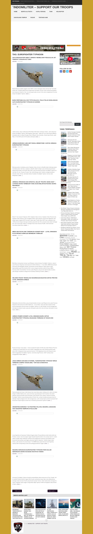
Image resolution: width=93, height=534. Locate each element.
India (61, 240)
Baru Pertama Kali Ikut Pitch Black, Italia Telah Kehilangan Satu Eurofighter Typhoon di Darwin (34, 101)
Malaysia (62, 247)
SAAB (78, 252)
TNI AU (69, 255)
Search (77, 124)
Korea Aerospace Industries (70, 242)
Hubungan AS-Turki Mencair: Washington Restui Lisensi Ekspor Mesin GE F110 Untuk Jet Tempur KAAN (70, 142)
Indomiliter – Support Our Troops (38, 523)
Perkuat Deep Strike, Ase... (43, 1)
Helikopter (60, 11)
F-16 (67, 239)
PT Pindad (72, 250)
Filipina (78, 239)
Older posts (18, 491)
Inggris (64, 240)
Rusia (74, 251)
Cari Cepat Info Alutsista (66, 122)
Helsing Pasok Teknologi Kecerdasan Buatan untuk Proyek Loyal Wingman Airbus (34, 278)
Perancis (73, 247)
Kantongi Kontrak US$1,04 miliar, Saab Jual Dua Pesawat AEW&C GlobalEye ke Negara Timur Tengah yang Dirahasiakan (70, 187)
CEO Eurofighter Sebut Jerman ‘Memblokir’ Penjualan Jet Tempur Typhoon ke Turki (34, 58)
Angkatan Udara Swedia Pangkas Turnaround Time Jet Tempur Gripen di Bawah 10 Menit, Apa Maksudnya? (70, 195)
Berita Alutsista (26, 11)
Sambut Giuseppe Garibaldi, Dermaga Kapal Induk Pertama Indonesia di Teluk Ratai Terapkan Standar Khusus (71, 134)
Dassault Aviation (67, 237)
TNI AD (71, 253)
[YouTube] (70, 71)
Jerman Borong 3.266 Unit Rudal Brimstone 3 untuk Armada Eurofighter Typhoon (34, 144)
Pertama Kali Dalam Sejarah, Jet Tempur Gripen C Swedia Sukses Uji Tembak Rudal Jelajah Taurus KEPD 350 (70, 214)
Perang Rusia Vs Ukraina (66, 248)
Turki (76, 255)
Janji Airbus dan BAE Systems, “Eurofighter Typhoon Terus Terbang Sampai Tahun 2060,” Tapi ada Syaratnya (34, 361)
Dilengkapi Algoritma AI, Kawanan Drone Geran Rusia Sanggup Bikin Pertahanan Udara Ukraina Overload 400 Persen (70, 179)
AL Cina (72, 234)
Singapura (62, 253)
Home (15, 11)
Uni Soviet (71, 257)
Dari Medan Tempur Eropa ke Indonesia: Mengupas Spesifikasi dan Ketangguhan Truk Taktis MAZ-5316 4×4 (70, 210)
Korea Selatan (64, 244)
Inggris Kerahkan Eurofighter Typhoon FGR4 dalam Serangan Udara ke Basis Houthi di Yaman (31, 450)
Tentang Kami (43, 17)
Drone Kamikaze (63, 239)
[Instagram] (64, 71)
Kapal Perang (40, 11)
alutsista (63, 235)
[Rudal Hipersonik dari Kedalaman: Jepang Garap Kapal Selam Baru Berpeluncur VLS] (64, 503)
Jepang (75, 240)
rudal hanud (68, 252)
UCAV (61, 257)
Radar (33, 17)
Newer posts (52, 491)
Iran (68, 240)
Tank (51, 11)
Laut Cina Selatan (64, 245)
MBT (65, 247)
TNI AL (63, 255)
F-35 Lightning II (72, 239)
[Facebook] (61, 71)
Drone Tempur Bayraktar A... (27, 1)
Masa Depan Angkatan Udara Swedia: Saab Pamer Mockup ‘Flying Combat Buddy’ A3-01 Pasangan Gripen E (69, 224)
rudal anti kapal (63, 252)
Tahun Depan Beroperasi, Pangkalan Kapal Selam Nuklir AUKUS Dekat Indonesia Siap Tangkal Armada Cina (70, 150)
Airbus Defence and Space (65, 234)
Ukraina (66, 257)
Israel (71, 240)
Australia (71, 236)
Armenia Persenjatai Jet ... (18, 3)
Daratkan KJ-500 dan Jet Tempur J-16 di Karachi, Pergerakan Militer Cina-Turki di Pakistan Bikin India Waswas (70, 229)
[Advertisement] (46, 32)
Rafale (76, 250)
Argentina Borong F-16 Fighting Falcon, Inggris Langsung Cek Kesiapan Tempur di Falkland (34, 407)
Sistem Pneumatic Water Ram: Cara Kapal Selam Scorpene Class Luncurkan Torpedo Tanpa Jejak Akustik (70, 164)
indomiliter (14, 61)
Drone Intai (73, 237)
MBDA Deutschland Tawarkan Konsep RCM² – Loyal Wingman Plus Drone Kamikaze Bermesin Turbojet (34, 232)
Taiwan (66, 253)
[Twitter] (67, 71)
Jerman (62, 242)
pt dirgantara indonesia (64, 250)
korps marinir (73, 244)
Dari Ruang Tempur (20, 17)
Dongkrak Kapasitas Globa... (59, 1)
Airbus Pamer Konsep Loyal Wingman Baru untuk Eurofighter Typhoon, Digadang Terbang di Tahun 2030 (32, 317)
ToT (74, 255)
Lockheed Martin (74, 245)
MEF (68, 247)
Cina (62, 237)
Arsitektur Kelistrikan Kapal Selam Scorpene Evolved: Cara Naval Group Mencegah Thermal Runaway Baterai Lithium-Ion (70, 172)
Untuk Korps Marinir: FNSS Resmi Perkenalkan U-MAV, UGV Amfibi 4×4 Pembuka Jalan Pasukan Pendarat (69, 219)
